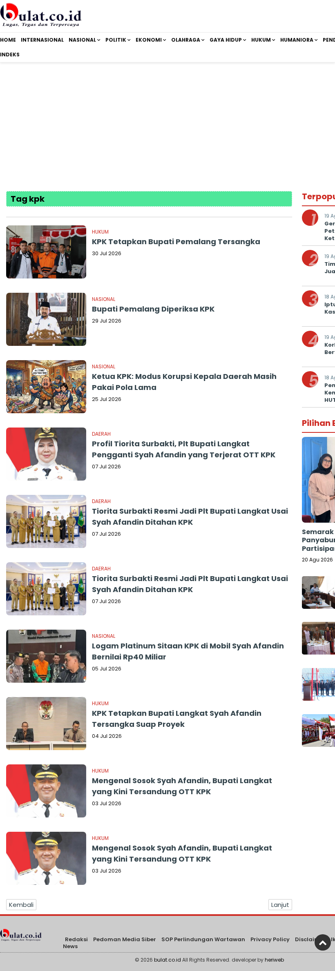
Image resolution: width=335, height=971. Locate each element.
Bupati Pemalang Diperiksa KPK (153, 309)
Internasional (42, 39)
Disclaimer (310, 939)
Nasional (82, 39)
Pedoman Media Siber (124, 939)
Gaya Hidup (226, 39)
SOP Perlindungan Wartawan (203, 939)
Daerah (101, 433)
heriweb (274, 959)
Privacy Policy (270, 939)
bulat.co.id (167, 959)
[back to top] (323, 942)
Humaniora (296, 39)
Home (8, 39)
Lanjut (280, 904)
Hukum (261, 39)
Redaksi (76, 939)
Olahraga (185, 39)
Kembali (21, 904)
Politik (115, 39)
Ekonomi (149, 39)
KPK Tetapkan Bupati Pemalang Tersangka (176, 241)
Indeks (10, 54)
